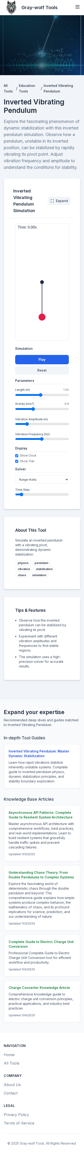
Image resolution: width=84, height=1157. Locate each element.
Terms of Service (19, 1123)
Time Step (22, 489)
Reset (42, 370)
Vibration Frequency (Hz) (32, 434)
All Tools (11, 1063)
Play (42, 359)
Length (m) (22, 389)
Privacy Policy (16, 1114)
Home (9, 1054)
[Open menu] (77, 7)
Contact (11, 1093)
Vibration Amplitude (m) (31, 419)
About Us (12, 1084)
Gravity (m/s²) (24, 403)
